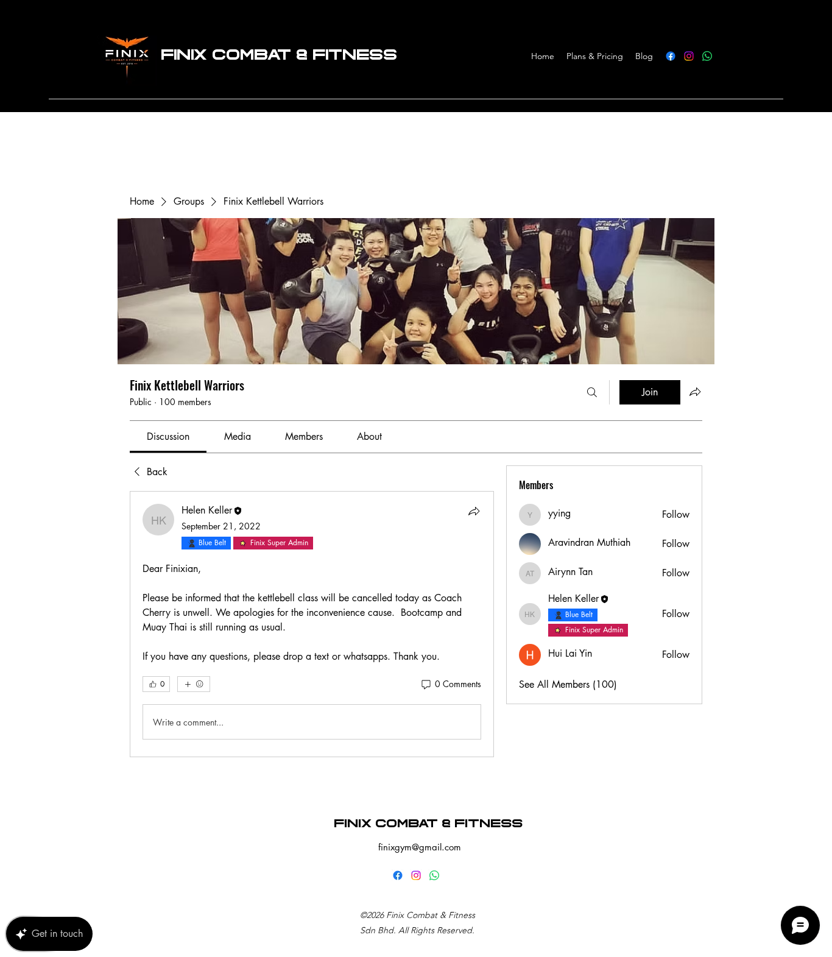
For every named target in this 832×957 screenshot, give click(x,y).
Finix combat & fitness (279, 54)
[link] (168, 436)
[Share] (474, 511)
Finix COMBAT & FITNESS (428, 823)
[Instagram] (689, 56)
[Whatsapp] (707, 56)
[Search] (592, 392)
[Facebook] (671, 56)
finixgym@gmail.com (419, 847)
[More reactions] (193, 684)
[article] (312, 624)
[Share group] (695, 391)
